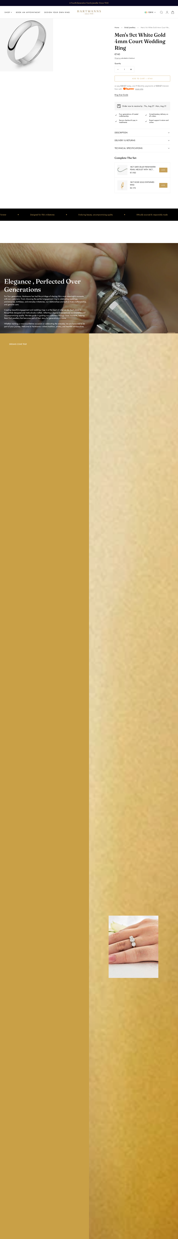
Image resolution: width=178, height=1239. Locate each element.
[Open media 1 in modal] (48, 23)
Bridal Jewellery (129, 27)
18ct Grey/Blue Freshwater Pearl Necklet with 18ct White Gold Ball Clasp (143, 168)
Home (117, 27)
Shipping (117, 58)
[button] (161, 12)
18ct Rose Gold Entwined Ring (142, 183)
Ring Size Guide (121, 94)
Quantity (118, 63)
